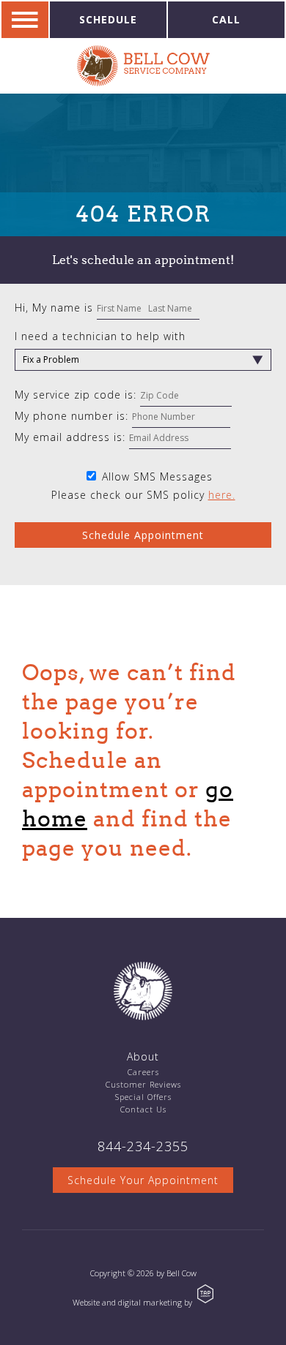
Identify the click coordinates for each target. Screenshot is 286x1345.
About (143, 1056)
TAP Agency (205, 1293)
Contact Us (143, 1109)
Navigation (24, 19)
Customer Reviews (143, 1084)
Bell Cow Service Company (143, 65)
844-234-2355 (143, 1146)
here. (221, 495)
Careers (143, 1071)
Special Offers (143, 1096)
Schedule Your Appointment (143, 1180)
